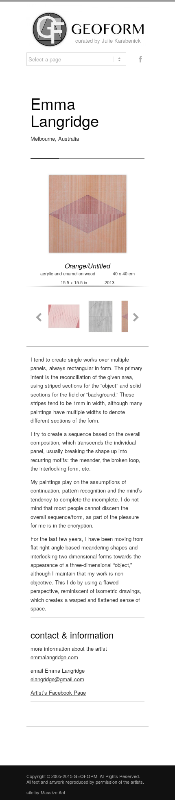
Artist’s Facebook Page (58, 692)
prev (39, 317)
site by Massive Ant (45, 792)
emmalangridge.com (54, 657)
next (135, 317)
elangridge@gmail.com (57, 679)
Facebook (140, 58)
